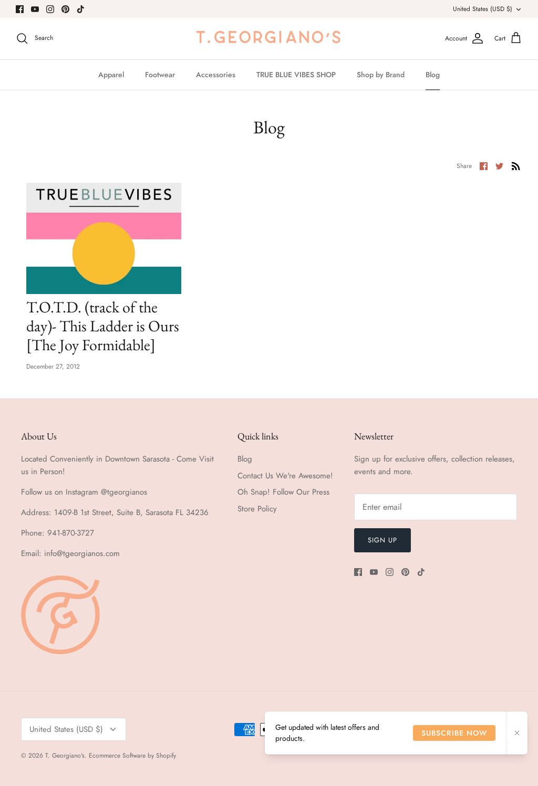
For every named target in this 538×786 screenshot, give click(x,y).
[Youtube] (35, 9)
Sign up (382, 540)
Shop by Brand (381, 74)
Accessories (215, 74)
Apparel (111, 74)
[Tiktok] (81, 9)
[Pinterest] (65, 9)
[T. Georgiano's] (269, 38)
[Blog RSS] (516, 165)
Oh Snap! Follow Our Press (283, 492)
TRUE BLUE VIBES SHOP (296, 74)
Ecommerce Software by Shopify (132, 755)
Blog (433, 74)
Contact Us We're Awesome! (285, 475)
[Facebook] (20, 9)
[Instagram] (50, 9)
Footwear (160, 74)
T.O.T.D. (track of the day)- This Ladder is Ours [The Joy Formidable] (102, 326)
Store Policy (257, 509)
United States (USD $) (482, 9)
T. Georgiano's (65, 755)
